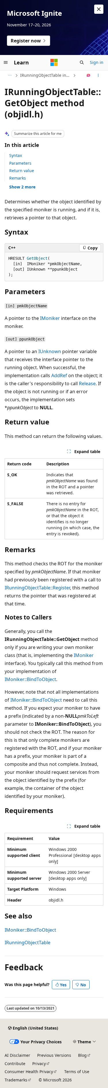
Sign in (96, 62)
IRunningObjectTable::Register (37, 588)
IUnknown (49, 351)
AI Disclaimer (17, 1055)
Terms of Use (76, 1071)
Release (87, 383)
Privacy (39, 1063)
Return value (21, 170)
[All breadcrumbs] (10, 75)
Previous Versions (54, 1055)
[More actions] (98, 75)
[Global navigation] (6, 62)
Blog (82, 1055)
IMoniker (50, 318)
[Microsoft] (54, 62)
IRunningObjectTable (27, 942)
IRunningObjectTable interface (46, 75)
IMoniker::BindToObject (30, 679)
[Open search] (82, 62)
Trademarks (16, 1080)
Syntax (15, 155)
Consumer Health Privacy (29, 1071)
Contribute (15, 1063)
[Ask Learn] (88, 75)
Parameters (20, 163)
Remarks (17, 178)
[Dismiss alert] (98, 9)
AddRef (59, 375)
